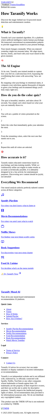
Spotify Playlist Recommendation (19, 329)
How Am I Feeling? (14, 318)
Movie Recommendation (16, 331)
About (8, 309)
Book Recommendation (15, 338)
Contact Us (10, 363)
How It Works (12, 314)
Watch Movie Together (15, 340)
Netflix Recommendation (16, 333)
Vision (8, 311)
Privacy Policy (12, 353)
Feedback (5, 5)
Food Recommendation (15, 336)
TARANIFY (6, 2)
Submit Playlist (12, 316)
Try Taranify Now (9, 274)
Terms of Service (13, 350)
